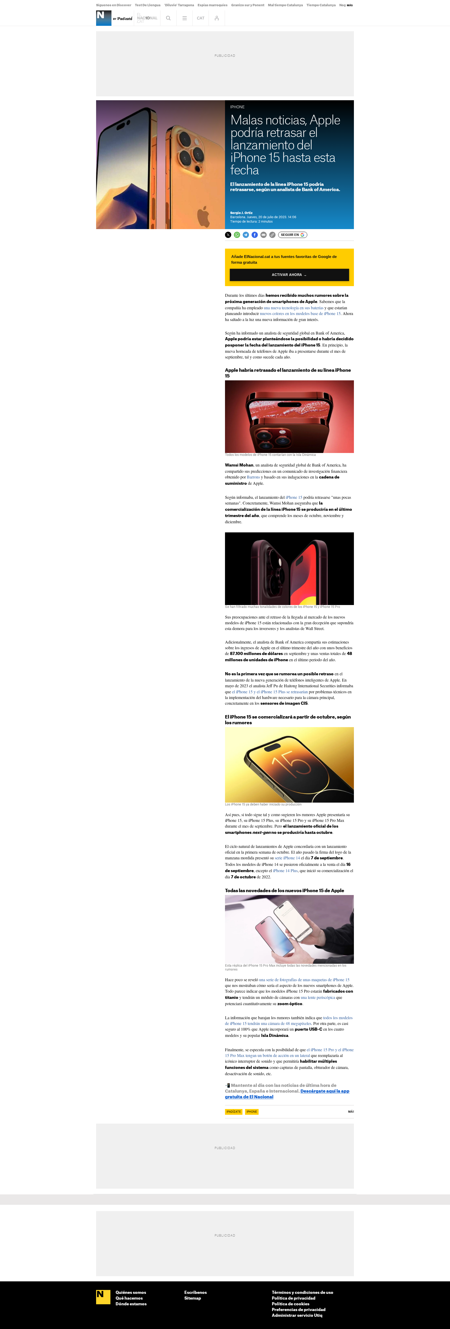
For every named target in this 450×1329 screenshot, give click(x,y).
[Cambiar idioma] (201, 18)
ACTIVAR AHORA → (289, 275)
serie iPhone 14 (287, 857)
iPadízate (234, 1112)
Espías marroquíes (213, 5)
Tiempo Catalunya (321, 5)
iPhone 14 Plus (285, 870)
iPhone (252, 1112)
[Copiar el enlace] (272, 235)
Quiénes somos (131, 1293)
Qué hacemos (129, 1298)
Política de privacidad (293, 1298)
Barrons (253, 477)
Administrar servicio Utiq (297, 1316)
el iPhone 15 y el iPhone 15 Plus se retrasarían (270, 691)
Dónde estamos (131, 1304)
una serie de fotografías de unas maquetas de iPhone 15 (304, 979)
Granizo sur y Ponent (247, 5)
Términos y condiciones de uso (302, 1293)
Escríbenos (195, 1293)
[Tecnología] (103, 18)
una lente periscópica (318, 997)
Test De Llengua (147, 5)
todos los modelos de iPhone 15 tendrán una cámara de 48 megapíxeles (289, 1020)
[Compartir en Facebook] (255, 235)
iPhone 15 (294, 497)
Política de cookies (290, 1304)
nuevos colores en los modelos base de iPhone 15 (300, 313)
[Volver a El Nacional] (147, 18)
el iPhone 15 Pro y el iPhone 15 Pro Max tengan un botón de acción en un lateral (289, 1052)
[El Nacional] (103, 1297)
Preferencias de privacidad (299, 1310)
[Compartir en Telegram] (246, 235)
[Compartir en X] (228, 235)
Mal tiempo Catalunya (285, 5)
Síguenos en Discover (113, 5)
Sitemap (192, 1298)
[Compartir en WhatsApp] (237, 235)
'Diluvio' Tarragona (179, 5)
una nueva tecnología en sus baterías (293, 307)
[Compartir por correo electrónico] (263, 235)
